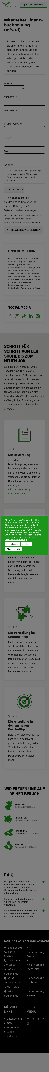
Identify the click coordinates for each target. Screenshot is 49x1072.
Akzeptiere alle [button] (13, 549)
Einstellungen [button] (12, 544)
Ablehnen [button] (26, 544)
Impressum (16, 537)
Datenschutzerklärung (16, 539)
